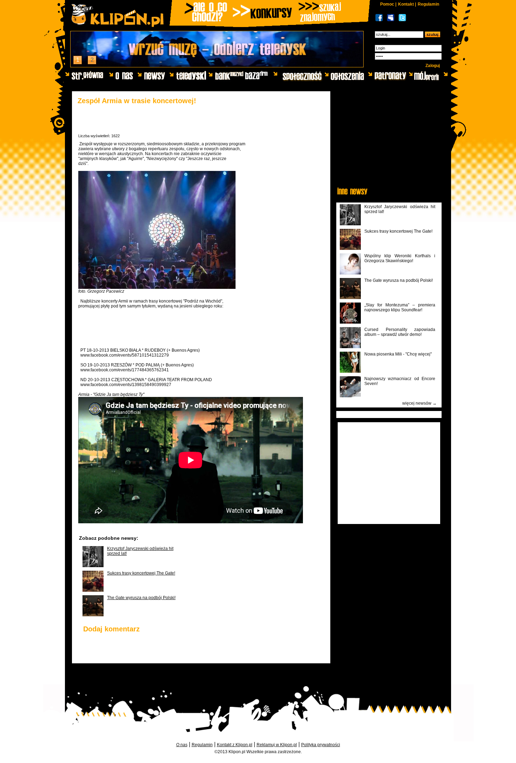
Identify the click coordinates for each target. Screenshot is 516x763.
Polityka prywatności (320, 744)
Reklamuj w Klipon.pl (277, 744)
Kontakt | (407, 4)
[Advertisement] (160, 325)
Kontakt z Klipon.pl (234, 744)
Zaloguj (432, 65)
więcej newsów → (419, 403)
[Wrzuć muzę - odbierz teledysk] (217, 65)
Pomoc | (388, 4)
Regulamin (428, 4)
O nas (181, 744)
